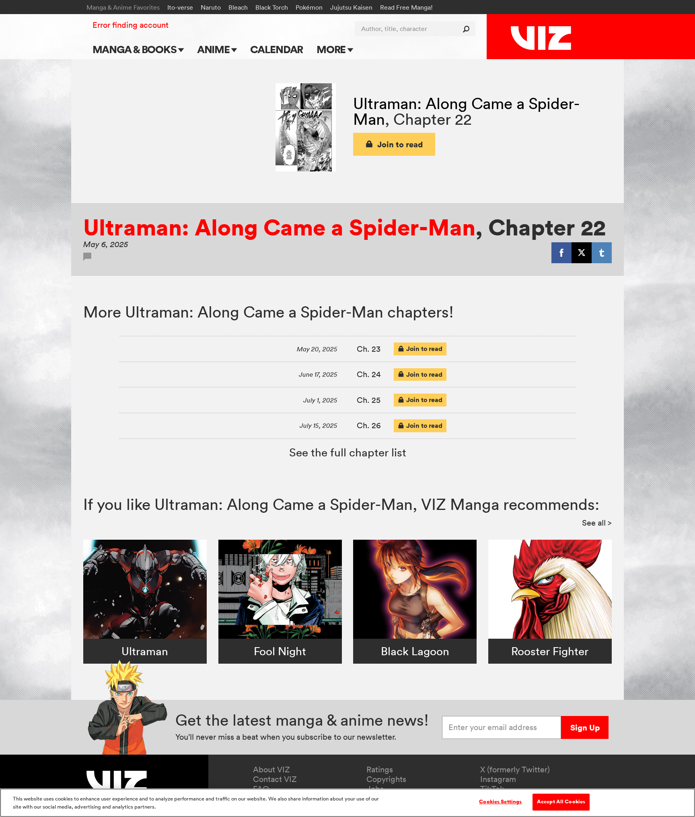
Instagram (498, 779)
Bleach (238, 7)
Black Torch (271, 7)
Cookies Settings (500, 801)
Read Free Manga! (406, 7)
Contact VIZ (275, 779)
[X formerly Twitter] (582, 252)
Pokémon (309, 7)
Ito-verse (180, 7)
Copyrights (386, 779)
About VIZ (271, 769)
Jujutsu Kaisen (351, 7)
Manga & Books (136, 49)
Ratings (379, 769)
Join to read (400, 144)
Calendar (276, 49)
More (332, 49)
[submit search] (468, 28)
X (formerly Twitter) (515, 769)
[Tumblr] (602, 252)
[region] (347, 802)
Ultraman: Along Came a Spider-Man (279, 227)
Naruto (211, 7)
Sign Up (585, 727)
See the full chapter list (347, 452)
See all (597, 523)
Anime (214, 49)
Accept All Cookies (561, 801)
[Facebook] (561, 252)
